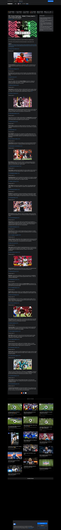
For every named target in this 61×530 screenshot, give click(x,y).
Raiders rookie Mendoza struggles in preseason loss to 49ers (45, 18)
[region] (30, 525)
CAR (17, 44)
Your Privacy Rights (42, 527)
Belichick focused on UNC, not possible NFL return (46, 29)
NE (22, 45)
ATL (11, 44)
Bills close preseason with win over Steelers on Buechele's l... (30, 412)
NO (24, 45)
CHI (19, 44)
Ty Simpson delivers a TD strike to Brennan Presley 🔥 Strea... (14, 412)
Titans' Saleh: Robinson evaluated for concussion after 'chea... (46, 442)
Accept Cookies (42, 523)
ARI (9, 44)
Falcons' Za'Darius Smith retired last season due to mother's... (14, 474)
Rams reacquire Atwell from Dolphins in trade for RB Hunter (30, 440)
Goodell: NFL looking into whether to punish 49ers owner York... (30, 467)
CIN (21, 44)
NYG (26, 45)
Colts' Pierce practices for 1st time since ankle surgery (14, 461)
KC (11, 45)
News (27, 3)
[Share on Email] (25, 393)
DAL (25, 44)
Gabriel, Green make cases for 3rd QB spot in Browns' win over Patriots (46, 27)
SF (35, 45)
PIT (32, 45)
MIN (20, 45)
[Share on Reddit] (21, 393)
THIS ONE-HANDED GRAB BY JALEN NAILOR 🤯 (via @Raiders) (46, 427)
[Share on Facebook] (23, 393)
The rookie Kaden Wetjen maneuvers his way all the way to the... (14, 427)
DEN (27, 44)
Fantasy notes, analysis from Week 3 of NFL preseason (46, 21)
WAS (13, 46)
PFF (32, 91)
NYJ (28, 45)
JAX (9, 45)
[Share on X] (19, 393)
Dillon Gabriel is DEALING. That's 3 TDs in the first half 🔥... (30, 426)
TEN (11, 46)
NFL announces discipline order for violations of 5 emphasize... (45, 468)
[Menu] (15, 3)
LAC (13, 45)
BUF (15, 44)
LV (16, 45)
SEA (34, 45)
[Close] (47, 521)
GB (31, 44)
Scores (23, 3)
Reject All (42, 525)
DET (29, 44)
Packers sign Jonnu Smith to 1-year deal (30, 453)
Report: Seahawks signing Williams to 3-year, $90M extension (46, 455)
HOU (33, 44)
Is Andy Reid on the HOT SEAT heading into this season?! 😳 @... (14, 447)
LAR (15, 45)
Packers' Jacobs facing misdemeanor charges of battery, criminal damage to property (46, 24)
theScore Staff (10, 19)
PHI (30, 45)
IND (35, 44)
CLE (23, 44)
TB (8, 46)
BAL (13, 44)
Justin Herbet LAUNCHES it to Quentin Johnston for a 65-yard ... (46, 412)
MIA (18, 45)
